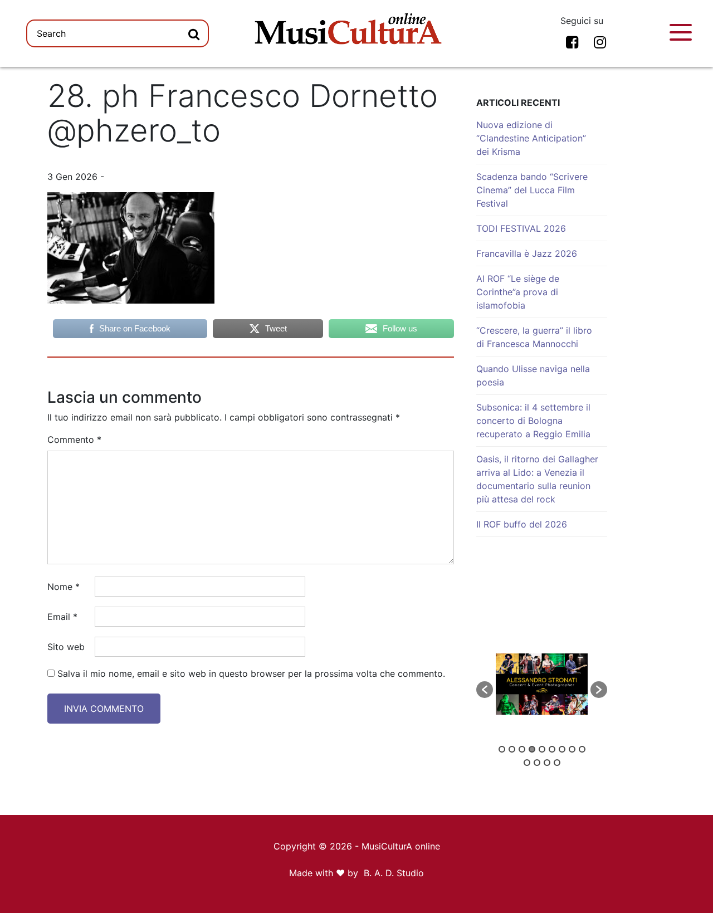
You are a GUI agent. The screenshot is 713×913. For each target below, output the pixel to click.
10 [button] (527, 762)
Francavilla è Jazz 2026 (526, 253)
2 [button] (512, 749)
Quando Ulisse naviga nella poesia (533, 375)
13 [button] (557, 762)
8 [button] (572, 749)
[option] (542, 684)
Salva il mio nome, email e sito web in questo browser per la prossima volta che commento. (251, 673)
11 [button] (537, 762)
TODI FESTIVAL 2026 (521, 228)
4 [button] (532, 749)
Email (62, 616)
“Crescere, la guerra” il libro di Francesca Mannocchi (534, 337)
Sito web (66, 646)
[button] (484, 689)
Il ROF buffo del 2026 (521, 524)
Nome (63, 586)
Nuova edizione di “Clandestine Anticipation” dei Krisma (531, 138)
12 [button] (547, 762)
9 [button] (582, 749)
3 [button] (522, 749)
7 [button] (562, 749)
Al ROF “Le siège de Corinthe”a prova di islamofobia (517, 292)
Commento (74, 439)
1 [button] (502, 749)
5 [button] (542, 749)
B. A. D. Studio (394, 872)
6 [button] (552, 749)
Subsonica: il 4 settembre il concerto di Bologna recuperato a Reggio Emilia (533, 421)
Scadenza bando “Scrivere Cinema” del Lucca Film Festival (532, 190)
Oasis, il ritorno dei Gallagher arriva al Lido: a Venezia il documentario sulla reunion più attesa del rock (537, 479)
